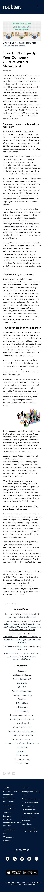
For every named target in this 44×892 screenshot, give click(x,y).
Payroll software (28, 809)
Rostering (22, 751)
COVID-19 (22, 686)
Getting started (9, 809)
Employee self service (30, 813)
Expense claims (28, 806)
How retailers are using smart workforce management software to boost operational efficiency (22, 656)
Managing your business (14, 46)
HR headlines (22, 702)
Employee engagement (22, 691)
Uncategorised (22, 763)
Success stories (9, 830)
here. (22, 594)
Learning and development (22, 719)
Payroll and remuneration (22, 739)
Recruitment (22, 747)
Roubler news (22, 755)
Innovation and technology (22, 715)
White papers (8, 837)
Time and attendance (30, 799)
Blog (4, 833)
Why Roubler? (8, 805)
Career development (22, 678)
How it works (8, 801)
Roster (24, 795)
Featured (22, 699)
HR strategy (22, 707)
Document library (29, 817)
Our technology (9, 798)
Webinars (6, 840)
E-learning (26, 820)
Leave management (30, 802)
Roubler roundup (22, 759)
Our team (7, 816)
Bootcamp (22, 670)
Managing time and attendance (22, 731)
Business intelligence (22, 674)
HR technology (22, 711)
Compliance (22, 682)
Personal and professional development (22, 743)
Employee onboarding (22, 694)
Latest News (8, 43)
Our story (6, 812)
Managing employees (26, 43)
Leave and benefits (22, 723)
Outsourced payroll (30, 831)
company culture (30, 81)
